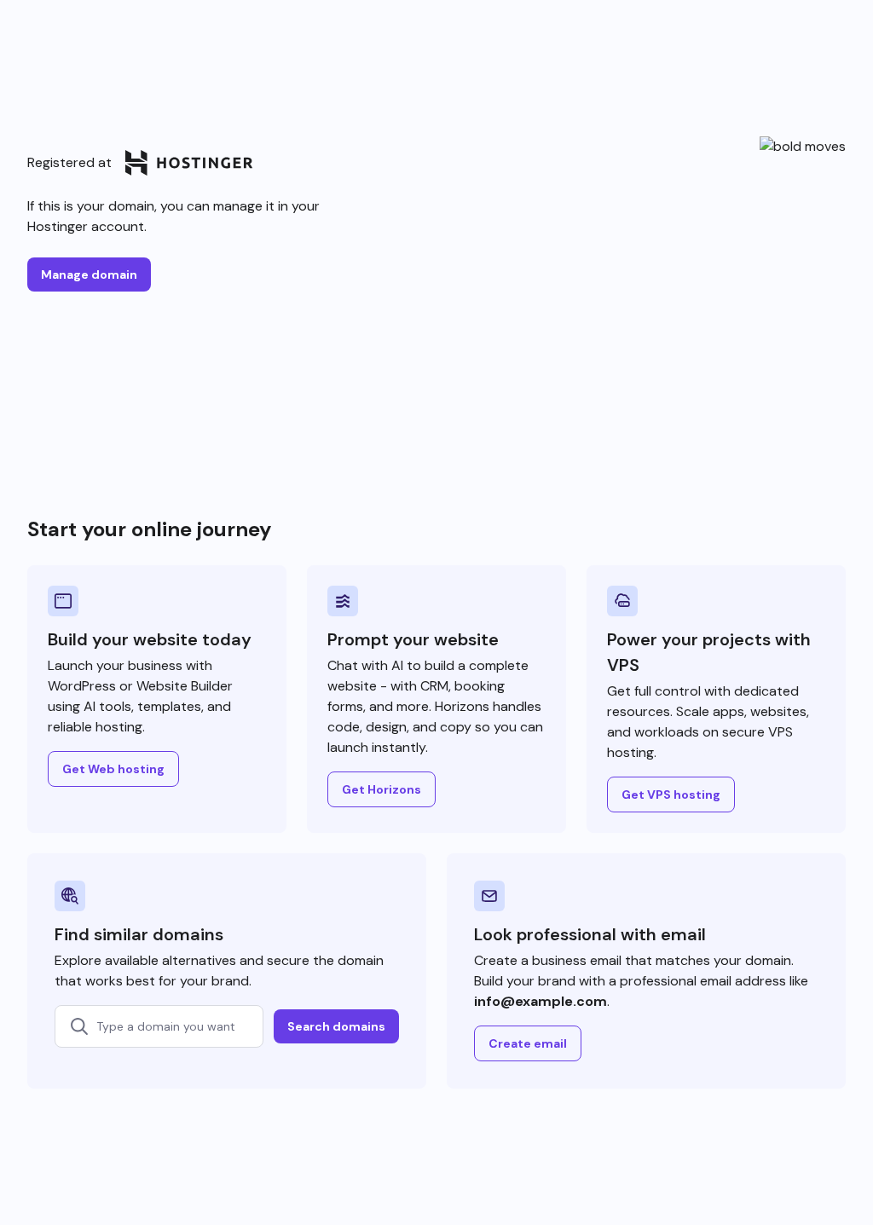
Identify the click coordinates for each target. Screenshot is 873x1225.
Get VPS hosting (671, 794)
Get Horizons (381, 789)
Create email (528, 1043)
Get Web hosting (113, 769)
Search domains (336, 1026)
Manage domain (89, 274)
